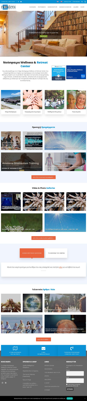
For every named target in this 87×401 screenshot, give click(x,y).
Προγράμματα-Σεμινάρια (32, 112)
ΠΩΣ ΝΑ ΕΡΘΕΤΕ (15, 354)
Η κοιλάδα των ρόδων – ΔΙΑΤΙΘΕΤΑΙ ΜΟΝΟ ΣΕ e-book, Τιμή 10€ (30, 385)
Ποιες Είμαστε (76, 112)
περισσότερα (43, 36)
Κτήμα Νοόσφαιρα (10, 112)
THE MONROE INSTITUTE (52, 372)
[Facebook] (18, 1)
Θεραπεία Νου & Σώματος (30, 371)
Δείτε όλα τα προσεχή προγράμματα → (43, 177)
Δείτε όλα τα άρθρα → (43, 339)
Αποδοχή (69, 398)
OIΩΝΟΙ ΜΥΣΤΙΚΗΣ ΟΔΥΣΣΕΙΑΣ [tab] (32, 253)
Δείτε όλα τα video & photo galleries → (43, 238)
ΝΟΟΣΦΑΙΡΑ (48, 369)
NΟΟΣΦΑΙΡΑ (32, 7)
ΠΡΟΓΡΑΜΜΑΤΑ (41, 7)
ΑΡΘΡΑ (47, 376)
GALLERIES (75, 7)
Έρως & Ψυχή (27, 380)
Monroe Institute (52, 7)
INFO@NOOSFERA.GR (43, 354)
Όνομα (68, 370)
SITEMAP (47, 390)
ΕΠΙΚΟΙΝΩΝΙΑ (76, 1)
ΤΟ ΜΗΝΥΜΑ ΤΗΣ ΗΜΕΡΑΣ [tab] (56, 253)
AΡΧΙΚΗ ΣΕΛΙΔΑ (49, 365)
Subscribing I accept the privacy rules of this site (73, 385)
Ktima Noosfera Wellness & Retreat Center (58, 71)
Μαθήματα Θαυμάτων (54, 112)
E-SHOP (47, 383)
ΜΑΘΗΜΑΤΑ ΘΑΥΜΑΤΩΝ (65, 7)
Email (67, 377)
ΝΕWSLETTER (67, 1)
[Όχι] (85, 398)
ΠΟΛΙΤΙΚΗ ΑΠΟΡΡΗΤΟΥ (52, 386)
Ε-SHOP (82, 7)
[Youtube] (21, 1)
